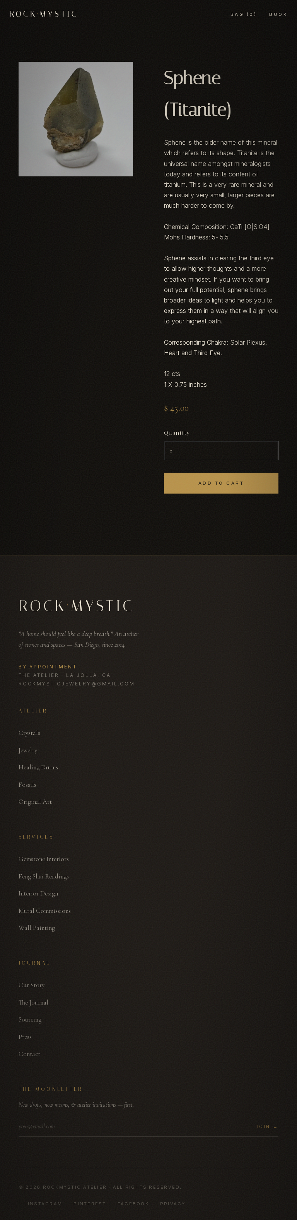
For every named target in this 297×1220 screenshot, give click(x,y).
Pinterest (89, 1203)
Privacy (173, 1203)
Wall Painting (37, 928)
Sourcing (30, 1019)
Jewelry (28, 750)
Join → (267, 1126)
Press (25, 1037)
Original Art (35, 802)
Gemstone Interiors (44, 859)
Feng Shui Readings (44, 876)
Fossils (27, 785)
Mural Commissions (45, 911)
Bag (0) (243, 14)
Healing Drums (38, 767)
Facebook (133, 1203)
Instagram (45, 1203)
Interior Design (38, 893)
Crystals (29, 733)
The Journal (33, 1002)
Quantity (177, 433)
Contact (29, 1054)
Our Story (31, 985)
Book (278, 14)
